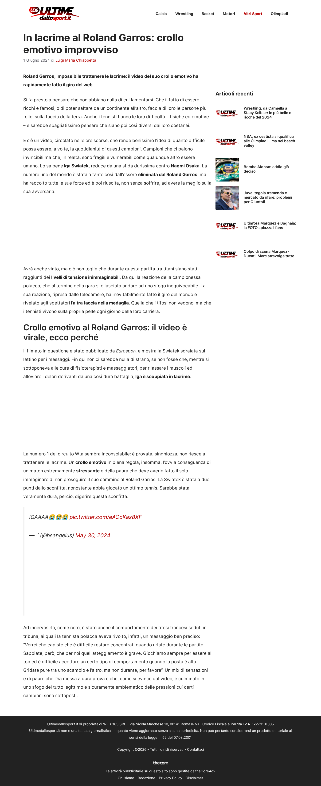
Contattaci (195, 749)
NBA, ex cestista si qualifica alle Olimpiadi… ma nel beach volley (269, 141)
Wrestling (184, 13)
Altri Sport (252, 13)
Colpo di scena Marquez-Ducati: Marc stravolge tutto (269, 253)
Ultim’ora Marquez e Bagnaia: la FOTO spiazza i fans (270, 225)
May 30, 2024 (92, 535)
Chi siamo (126, 778)
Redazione (146, 778)
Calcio (161, 13)
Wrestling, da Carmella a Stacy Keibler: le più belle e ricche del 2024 (267, 112)
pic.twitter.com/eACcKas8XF (106, 517)
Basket (208, 13)
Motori (229, 13)
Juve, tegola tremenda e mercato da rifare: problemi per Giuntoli (268, 197)
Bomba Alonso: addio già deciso (266, 169)
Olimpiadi (279, 13)
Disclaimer (194, 778)
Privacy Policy (170, 778)
